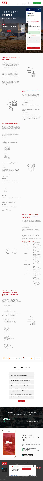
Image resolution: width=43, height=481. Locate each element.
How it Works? (19, 4)
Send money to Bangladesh (16, 463)
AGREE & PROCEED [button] (26, 469)
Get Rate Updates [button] (33, 35)
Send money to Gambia (7, 307)
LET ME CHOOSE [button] (26, 467)
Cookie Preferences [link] (3, 479)
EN (40, 1)
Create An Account (37, 3)
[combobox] (13, 3)
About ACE (8, 4)
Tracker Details (15, 475)
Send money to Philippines (8, 310)
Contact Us (33, 462)
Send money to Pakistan (16, 462)
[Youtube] (37, 468)
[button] (34, 466)
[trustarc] (33, 475)
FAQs (24, 464)
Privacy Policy (25, 463)
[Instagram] (40, 468)
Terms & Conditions (26, 462)
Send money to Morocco (8, 305)
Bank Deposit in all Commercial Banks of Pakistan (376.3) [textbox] (33, 26)
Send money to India (7, 306)
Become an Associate (24, 4)
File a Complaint (34, 463)
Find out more (21, 401)
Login (30, 3)
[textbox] (13, 3)
